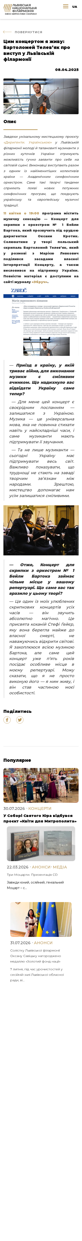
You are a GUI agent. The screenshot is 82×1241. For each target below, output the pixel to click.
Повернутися (28, 32)
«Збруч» (39, 282)
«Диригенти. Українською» (27, 142)
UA (74, 6)
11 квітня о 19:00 (21, 213)
